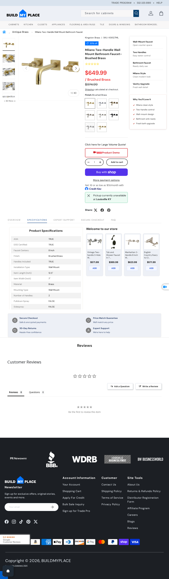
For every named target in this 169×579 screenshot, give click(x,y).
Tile (102, 24)
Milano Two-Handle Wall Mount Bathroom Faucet (59, 32)
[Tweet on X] (95, 210)
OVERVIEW (14, 220)
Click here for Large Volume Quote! (105, 144)
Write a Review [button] (150, 386)
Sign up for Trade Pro (76, 511)
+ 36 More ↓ (10, 101)
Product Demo (111, 152)
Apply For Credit (73, 497)
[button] (161, 13)
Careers (132, 515)
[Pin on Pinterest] (108, 210)
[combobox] (110, 13)
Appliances (58, 24)
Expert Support (64, 220)
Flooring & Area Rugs (82, 24)
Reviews (132, 528)
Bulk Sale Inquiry (73, 504)
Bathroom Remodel (146, 24)
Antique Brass (20, 32)
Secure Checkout (92, 220)
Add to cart (117, 162)
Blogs (131, 521)
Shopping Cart (72, 491)
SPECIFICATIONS (37, 220)
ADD (95, 268)
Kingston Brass (92, 37)
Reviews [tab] (13, 392)
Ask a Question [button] (122, 386)
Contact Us (108, 484)
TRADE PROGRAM (121, 3)
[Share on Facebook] (102, 210)
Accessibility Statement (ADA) (16, 566)
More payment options (106, 180)
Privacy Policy (110, 504)
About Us (133, 484)
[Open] (8, 571)
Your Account (71, 484)
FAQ (113, 220)
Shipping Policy (111, 491)
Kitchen (28, 24)
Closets (42, 24)
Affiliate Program (138, 508)
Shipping (89, 89)
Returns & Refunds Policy (144, 491)
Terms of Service (112, 497)
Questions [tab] (34, 392)
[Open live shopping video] (165, 287)
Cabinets (14, 24)
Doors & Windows (119, 24)
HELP (159, 3)
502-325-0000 (144, 3)
